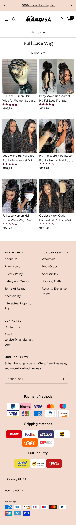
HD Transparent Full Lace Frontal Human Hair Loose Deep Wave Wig (56, 158)
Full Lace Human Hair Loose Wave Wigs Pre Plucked (16, 218)
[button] (9, 104)
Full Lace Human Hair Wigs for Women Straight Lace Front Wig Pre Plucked (18, 98)
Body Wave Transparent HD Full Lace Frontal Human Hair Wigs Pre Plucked (54, 98)
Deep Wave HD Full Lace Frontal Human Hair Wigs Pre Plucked (18, 158)
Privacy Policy (14, 274)
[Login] (61, 19)
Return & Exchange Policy (54, 291)
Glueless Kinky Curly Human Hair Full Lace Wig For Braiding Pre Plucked (55, 218)
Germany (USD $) (17, 479)
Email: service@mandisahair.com (19, 339)
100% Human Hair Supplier (38, 5)
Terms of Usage (15, 288)
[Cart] (69, 19)
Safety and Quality (17, 281)
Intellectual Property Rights (18, 306)
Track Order (49, 266)
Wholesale (48, 259)
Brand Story (12, 266)
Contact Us (12, 327)
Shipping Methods (54, 281)
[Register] (62, 379)
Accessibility (13, 296)
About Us (11, 259)
